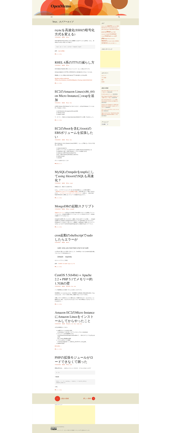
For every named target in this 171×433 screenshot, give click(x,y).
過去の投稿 (63, 398)
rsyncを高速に (61, 51)
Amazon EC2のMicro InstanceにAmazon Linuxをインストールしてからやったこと (75, 316)
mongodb (72, 209)
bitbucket (105, 27)
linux (68, 37)
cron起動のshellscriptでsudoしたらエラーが (74, 237)
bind (102, 27)
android (106, 26)
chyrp (110, 27)
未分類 (103, 81)
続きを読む (58, 346)
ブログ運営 (104, 77)
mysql (71, 183)
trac (108, 40)
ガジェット (104, 75)
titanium (104, 41)
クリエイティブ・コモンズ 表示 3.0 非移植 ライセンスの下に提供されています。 (73, 430)
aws (68, 102)
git (116, 27)
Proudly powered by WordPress (57, 426)
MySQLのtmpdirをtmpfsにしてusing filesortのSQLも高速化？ (74, 176)
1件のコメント (59, 163)
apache (68, 286)
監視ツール (114, 43)
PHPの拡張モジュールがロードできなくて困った (74, 359)
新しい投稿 (88, 398)
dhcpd (112, 27)
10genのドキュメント (60, 212)
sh (108, 38)
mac (114, 32)
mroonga (103, 36)
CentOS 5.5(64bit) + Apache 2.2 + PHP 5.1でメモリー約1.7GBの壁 (73, 279)
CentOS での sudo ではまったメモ (66, 263)
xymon (111, 43)
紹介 (52, 16)
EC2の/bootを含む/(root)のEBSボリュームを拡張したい (74, 132)
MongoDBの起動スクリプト (75, 206)
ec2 (72, 323)
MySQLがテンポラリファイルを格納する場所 (67, 191)
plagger (106, 38)
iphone (117, 29)
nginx (110, 36)
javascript (104, 32)
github (102, 29)
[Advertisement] (110, 59)
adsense (103, 26)
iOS (115, 29)
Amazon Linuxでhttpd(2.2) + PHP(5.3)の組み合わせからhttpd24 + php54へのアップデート (110, 106)
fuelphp (115, 27)
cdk (108, 27)
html (113, 29)
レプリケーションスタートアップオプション (70, 193)
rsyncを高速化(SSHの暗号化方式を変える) (75, 32)
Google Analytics (106, 29)
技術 (64, 37)
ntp (113, 36)
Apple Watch (114, 26)
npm (112, 36)
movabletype (113, 34)
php (75, 286)
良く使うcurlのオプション (107, 94)
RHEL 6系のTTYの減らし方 (74, 62)
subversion (113, 38)
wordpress (105, 43)
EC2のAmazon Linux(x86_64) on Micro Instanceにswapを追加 (75, 95)
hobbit (110, 29)
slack (110, 38)
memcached (104, 34)
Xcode (109, 43)
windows (117, 40)
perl (116, 36)
